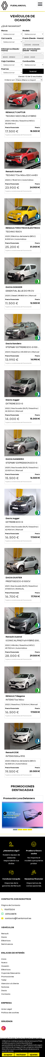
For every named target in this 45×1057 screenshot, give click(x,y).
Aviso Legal (6, 1009)
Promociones (7, 976)
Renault (4, 933)
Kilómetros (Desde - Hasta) (10, 49)
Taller (3, 980)
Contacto (5, 994)
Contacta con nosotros (16, 898)
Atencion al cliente (10, 983)
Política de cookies (10, 1012)
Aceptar (8, 1054)
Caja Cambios (8, 61)
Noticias (5, 987)
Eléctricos (5, 940)
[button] (15, 829)
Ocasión (5, 966)
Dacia (4, 937)
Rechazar (21, 1054)
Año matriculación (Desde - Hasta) (31, 49)
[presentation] (5, 814)
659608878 (10, 914)
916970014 (9, 909)
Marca (4, 30)
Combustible (28, 61)
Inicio (3, 959)
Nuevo (4, 962)
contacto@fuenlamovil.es (18, 918)
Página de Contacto (10, 905)
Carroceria (6, 38)
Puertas (5, 69)
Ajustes (34, 1054)
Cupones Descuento (10, 973)
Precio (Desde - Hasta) (33, 38)
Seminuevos (7, 944)
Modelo (26, 30)
